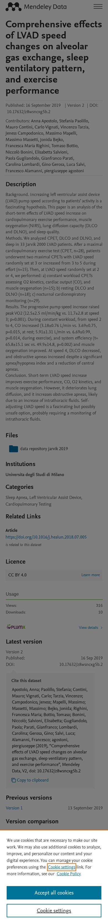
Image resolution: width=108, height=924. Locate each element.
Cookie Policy (69, 874)
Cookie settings (61, 867)
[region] (54, 877)
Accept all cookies (54, 892)
